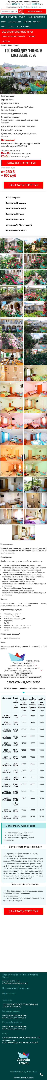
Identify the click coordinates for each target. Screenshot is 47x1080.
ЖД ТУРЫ (36, 22)
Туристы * (11, 668)
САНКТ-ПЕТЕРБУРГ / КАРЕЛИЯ (13, 36)
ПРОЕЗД (11, 27)
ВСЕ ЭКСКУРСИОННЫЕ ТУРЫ (17, 31)
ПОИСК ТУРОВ (9, 17)
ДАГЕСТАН (6, 41)
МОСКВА (32, 36)
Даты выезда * (11, 670)
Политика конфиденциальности (23, 1077)
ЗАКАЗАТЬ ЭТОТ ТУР (21, 163)
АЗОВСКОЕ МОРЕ (15, 22)
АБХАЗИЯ (27, 22)
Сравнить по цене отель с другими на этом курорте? (21, 677)
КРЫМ (3, 22)
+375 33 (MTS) (15, 4)
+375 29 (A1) (34, 4)
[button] (41, 1074)
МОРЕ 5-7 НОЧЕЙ (23, 27)
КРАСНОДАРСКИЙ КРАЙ (36, 17)
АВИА (3, 27)
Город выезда (16, 665)
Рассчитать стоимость (23, 673)
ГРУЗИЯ (22, 17)
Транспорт (17, 663)
